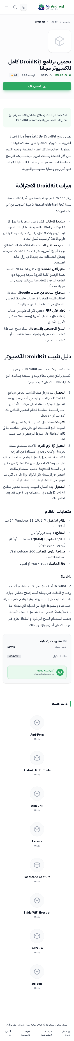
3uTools (37, 984)
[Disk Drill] (37, 794)
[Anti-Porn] (37, 722)
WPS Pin (37, 948)
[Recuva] (37, 829)
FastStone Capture (37, 877)
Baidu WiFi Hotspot (37, 913)
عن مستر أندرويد (67, 1033)
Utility (54, 22)
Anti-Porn (37, 735)
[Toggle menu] (6, 7)
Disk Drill (37, 806)
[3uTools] (37, 971)
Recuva (37, 841)
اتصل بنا (8, 1033)
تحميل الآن (34, 86)
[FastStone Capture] (37, 865)
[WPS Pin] (37, 936)
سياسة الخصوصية (46, 1033)
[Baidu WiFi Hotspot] (37, 900)
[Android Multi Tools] (37, 758)
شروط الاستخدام (25, 1033)
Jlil (8, 1025)
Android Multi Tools (37, 770)
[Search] (15, 7)
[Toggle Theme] (23, 7)
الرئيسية (67, 22)
